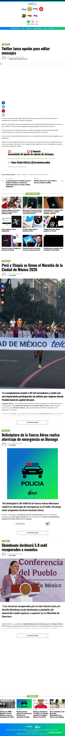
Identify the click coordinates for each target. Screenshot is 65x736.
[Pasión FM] (35, 9)
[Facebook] (2, 286)
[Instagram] (2, 290)
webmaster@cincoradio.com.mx (18, 59)
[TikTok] (2, 298)
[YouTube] (2, 303)
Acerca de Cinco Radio (32, 731)
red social (39, 174)
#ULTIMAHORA (19, 151)
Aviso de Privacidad (11, 729)
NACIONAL (28, 28)
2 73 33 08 (40, 733)
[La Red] (23, 9)
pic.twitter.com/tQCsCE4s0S (41, 157)
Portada (31, 174)
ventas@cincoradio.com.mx (23, 733)
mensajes (25, 174)
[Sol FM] (23, 15)
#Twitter (45, 151)
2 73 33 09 (46, 733)
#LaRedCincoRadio (17, 157)
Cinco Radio (12, 275)
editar (19, 174)
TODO (23, 28)
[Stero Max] (29, 15)
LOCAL (45, 28)
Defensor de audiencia (22, 729)
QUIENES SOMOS (15, 28)
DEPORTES (51, 28)
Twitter (46, 174)
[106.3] (35, 15)
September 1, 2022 (17, 165)
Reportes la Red (55, 732)
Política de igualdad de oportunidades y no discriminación (44, 729)
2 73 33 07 (33, 733)
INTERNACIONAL (37, 28)
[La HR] (41, 9)
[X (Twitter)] (2, 294)
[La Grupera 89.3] (29, 9)
